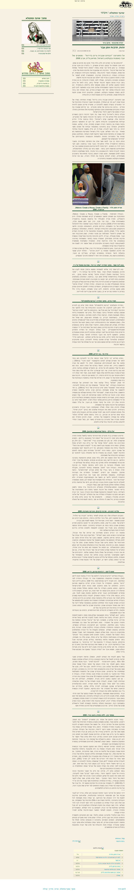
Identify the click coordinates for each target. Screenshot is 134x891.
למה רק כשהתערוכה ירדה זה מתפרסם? (108, 857)
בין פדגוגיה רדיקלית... (42, 83)
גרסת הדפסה (120, 841)
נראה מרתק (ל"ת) (114, 866)
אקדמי (104, 12)
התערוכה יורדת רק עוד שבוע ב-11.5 (109, 863)
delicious (118, 838)
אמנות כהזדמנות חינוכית (41, 86)
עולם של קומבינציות (44, 53)
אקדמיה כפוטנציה (43, 81)
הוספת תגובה (119, 850)
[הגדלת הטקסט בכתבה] (73, 51)
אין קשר (117, 860)
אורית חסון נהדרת (114, 854)
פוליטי (117, 16)
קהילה (45, 889)
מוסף (73, 889)
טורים (56, 889)
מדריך (51, 889)
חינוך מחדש (45, 78)
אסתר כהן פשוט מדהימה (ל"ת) (110, 872)
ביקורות (122, 16)
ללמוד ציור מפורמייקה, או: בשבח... (40, 51)
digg (123, 838)
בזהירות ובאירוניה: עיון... (43, 45)
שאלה (118, 875)
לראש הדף (122, 889)
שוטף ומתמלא (65, 889)
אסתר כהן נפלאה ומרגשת (112, 869)
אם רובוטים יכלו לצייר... (43, 48)
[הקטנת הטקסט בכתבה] (75, 51)
